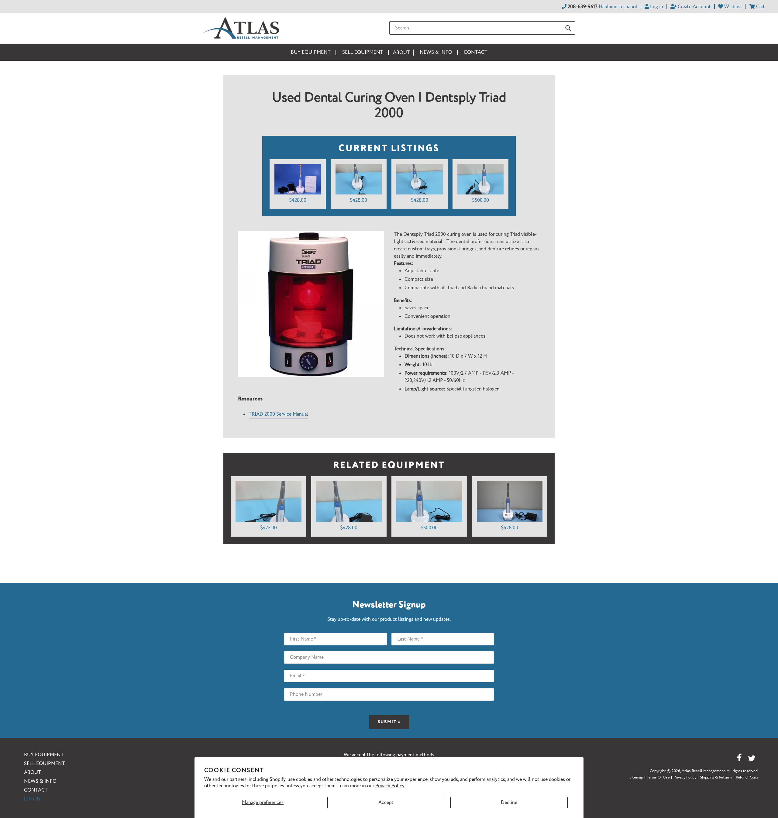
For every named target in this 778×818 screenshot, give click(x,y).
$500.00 (480, 200)
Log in (32, 799)
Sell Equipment (44, 763)
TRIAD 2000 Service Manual (278, 414)
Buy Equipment (44, 754)
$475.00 (268, 527)
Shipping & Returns (716, 777)
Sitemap (636, 777)
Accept (386, 802)
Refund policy (747, 777)
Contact (36, 790)
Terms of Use (658, 777)
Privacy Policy (389, 785)
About (32, 772)
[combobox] (482, 28)
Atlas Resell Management (703, 771)
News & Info (40, 781)
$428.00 (297, 200)
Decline (509, 802)
